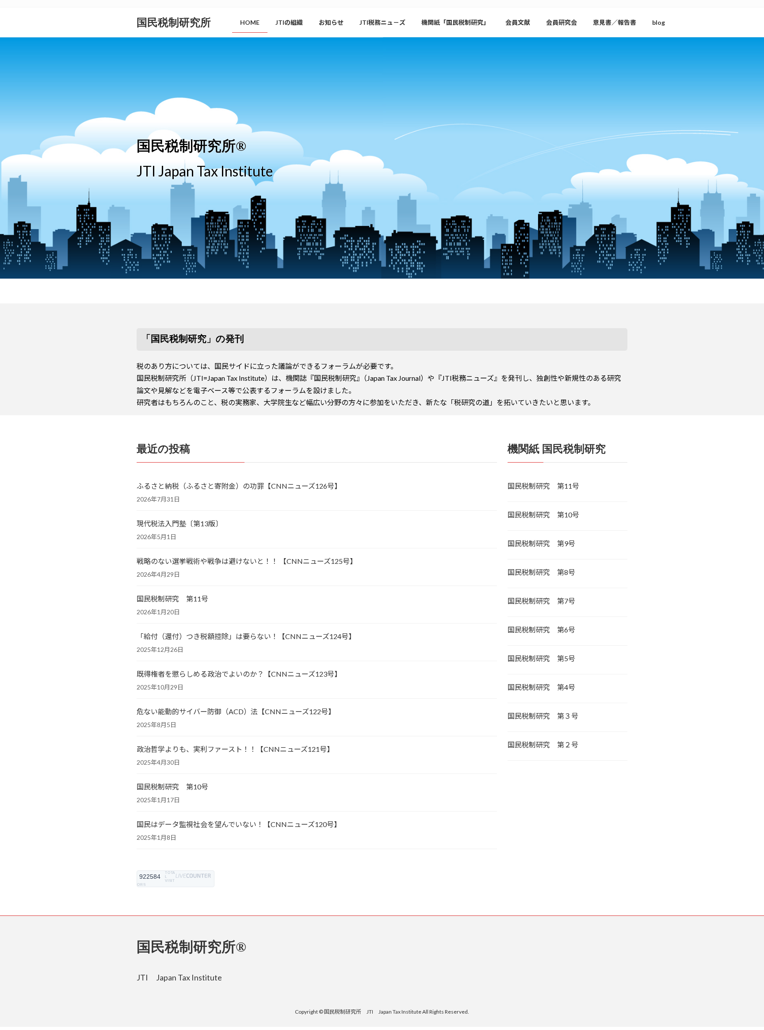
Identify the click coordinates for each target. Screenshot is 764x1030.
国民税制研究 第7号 (541, 601)
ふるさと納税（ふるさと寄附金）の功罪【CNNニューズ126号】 (239, 486)
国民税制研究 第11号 (172, 598)
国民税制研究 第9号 (541, 543)
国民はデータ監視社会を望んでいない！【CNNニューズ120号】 (239, 824)
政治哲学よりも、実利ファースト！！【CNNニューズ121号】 (235, 749)
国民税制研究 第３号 (543, 716)
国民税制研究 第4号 (541, 687)
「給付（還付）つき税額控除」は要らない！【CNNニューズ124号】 (246, 636)
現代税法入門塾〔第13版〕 (179, 523)
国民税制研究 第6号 (541, 629)
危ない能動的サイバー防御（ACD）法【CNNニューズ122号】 (236, 711)
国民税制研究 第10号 (172, 786)
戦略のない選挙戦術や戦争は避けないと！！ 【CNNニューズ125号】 (247, 561)
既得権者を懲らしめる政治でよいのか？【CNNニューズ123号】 (239, 674)
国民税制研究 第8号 (541, 572)
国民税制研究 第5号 (541, 658)
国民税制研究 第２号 (543, 744)
